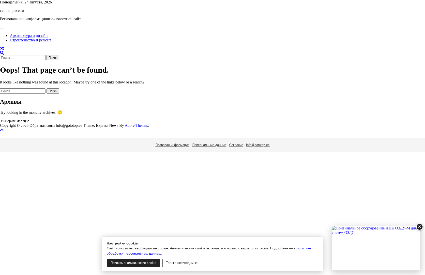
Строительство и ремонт (30, 40)
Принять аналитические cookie (133, 263)
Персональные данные (209, 145)
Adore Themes (136, 125)
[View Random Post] (2, 48)
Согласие (236, 145)
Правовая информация (172, 145)
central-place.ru (12, 10)
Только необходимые (181, 263)
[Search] (2, 53)
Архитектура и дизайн (29, 35)
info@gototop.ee (258, 145)
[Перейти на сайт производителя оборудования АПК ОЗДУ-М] (376, 248)
